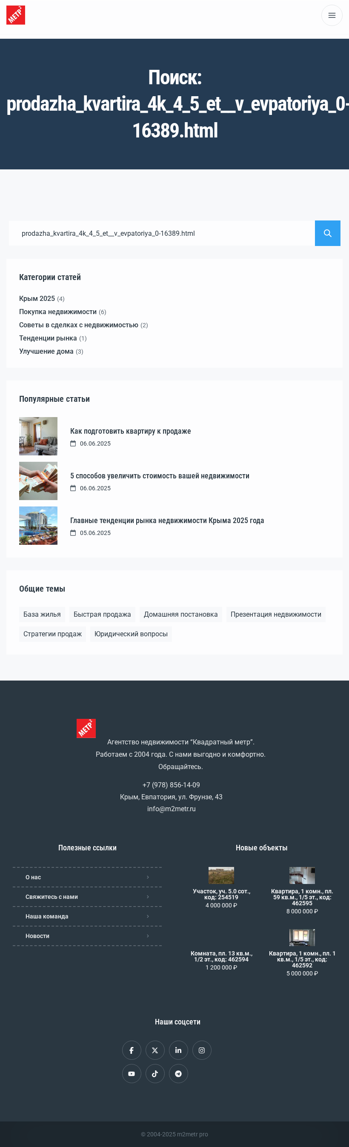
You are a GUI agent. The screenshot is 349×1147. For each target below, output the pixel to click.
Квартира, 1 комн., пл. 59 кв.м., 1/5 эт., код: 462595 (302, 897)
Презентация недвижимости (276, 614)
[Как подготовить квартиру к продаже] (38, 436)
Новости (37, 935)
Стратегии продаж (52, 634)
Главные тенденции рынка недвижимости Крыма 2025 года (167, 520)
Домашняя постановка (181, 614)
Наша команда (47, 916)
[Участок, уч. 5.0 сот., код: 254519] (221, 875)
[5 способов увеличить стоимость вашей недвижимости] (38, 481)
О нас (33, 877)
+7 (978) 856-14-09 (171, 785)
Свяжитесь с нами (52, 896)
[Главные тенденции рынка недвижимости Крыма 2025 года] (38, 525)
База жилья (42, 614)
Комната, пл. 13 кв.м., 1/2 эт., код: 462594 (221, 956)
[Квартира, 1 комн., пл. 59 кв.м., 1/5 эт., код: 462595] (302, 875)
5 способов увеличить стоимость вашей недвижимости (159, 475)
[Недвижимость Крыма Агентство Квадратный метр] (15, 15)
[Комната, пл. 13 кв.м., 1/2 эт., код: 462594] (221, 937)
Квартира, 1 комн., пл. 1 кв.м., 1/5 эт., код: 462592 (302, 959)
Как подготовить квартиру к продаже (130, 430)
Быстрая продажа (102, 614)
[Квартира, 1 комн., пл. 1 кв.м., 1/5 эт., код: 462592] (302, 937)
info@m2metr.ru (171, 809)
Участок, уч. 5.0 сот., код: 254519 (221, 894)
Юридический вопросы (131, 634)
